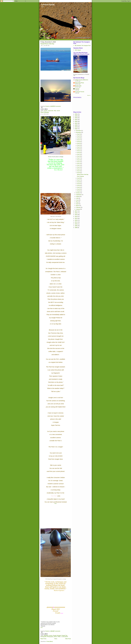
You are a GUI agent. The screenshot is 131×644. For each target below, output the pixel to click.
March (77, 205)
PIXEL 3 (59, 636)
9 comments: (57, 631)
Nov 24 (79, 145)
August (78, 196)
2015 (76, 214)
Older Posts (68, 638)
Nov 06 (79, 181)
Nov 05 (79, 183)
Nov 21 (79, 150)
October (78, 192)
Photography (50, 636)
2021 (76, 123)
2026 (76, 114)
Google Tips (64, 635)
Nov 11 (79, 169)
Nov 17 (79, 158)
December (78, 130)
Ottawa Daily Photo (79, 82)
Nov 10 (79, 170)
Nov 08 (79, 178)
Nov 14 (79, 163)
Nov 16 (79, 159)
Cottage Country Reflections (81, 79)
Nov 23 (79, 147)
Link (41, 627)
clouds (45, 110)
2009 (76, 225)
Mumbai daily (78, 85)
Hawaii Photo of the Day (47, 43)
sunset (58, 110)
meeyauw (77, 88)
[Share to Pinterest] (47, 109)
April (77, 203)
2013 (76, 218)
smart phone (65, 636)
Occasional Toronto (79, 91)
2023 (76, 119)
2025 (76, 116)
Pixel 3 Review (44, 112)
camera (50, 635)
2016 (76, 212)
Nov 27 (79, 139)
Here (56, 503)
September (79, 194)
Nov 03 (79, 187)
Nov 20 (79, 152)
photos (55, 636)
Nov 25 (79, 143)
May (77, 202)
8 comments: (58, 106)
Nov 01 (79, 191)
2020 (76, 125)
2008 (76, 227)
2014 (76, 216)
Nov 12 (79, 167)
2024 (76, 117)
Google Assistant (57, 635)
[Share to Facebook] (45, 109)
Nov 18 (79, 156)
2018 (76, 128)
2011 (76, 222)
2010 (76, 224)
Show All (89, 95)
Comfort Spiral (47, 4)
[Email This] (41, 109)
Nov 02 (79, 189)
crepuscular (50, 110)
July (77, 198)
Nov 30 (79, 134)
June (77, 200)
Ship (55, 110)
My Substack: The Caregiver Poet (83, 45)
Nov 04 (79, 185)
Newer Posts (43, 638)
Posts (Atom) (50, 641)
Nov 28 (79, 138)
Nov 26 (79, 141)
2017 (76, 211)
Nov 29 (79, 136)
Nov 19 (79, 154)
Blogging (46, 635)
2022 (76, 121)
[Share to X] (44, 109)
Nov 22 (79, 148)
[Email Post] (55, 107)
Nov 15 (79, 161)
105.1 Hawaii (78, 50)
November (78, 132)
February (78, 207)
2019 (76, 127)
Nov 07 (79, 180)
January (78, 209)
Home (55, 638)
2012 (76, 220)
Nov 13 (79, 165)
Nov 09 (79, 172)
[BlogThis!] (42, 109)
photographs (43, 636)
